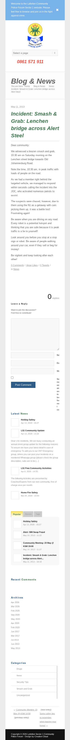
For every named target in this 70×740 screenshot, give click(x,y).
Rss (32, 68)
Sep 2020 (15, 615)
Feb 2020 (15, 627)
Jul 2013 (15, 640)
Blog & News (33, 81)
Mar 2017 (15, 636)
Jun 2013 (15, 644)
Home (27, 86)
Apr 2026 (15, 602)
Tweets (44, 265)
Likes (32, 265)
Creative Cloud (41, 736)
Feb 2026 (15, 611)
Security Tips (23, 682)
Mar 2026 (15, 606)
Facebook (26, 68)
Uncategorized (23, 695)
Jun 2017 (15, 631)
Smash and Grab (24, 689)
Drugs (19, 669)
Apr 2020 (15, 623)
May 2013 (15, 648)
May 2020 (15, 619)
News (51, 86)
